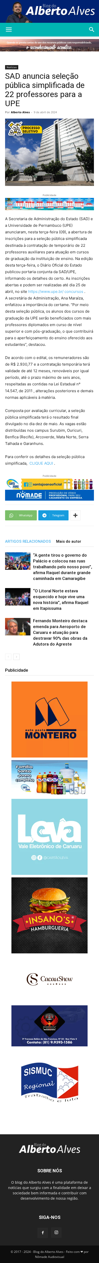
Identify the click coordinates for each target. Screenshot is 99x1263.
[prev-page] (8, 657)
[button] (9, 29)
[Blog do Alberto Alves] (49, 12)
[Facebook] (43, 1233)
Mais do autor (68, 541)
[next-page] (16, 657)
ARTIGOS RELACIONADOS (28, 541)
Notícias (12, 67)
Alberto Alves (20, 112)
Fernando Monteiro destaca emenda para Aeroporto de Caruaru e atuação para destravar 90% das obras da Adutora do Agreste (60, 632)
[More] (75, 515)
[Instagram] (56, 1233)
